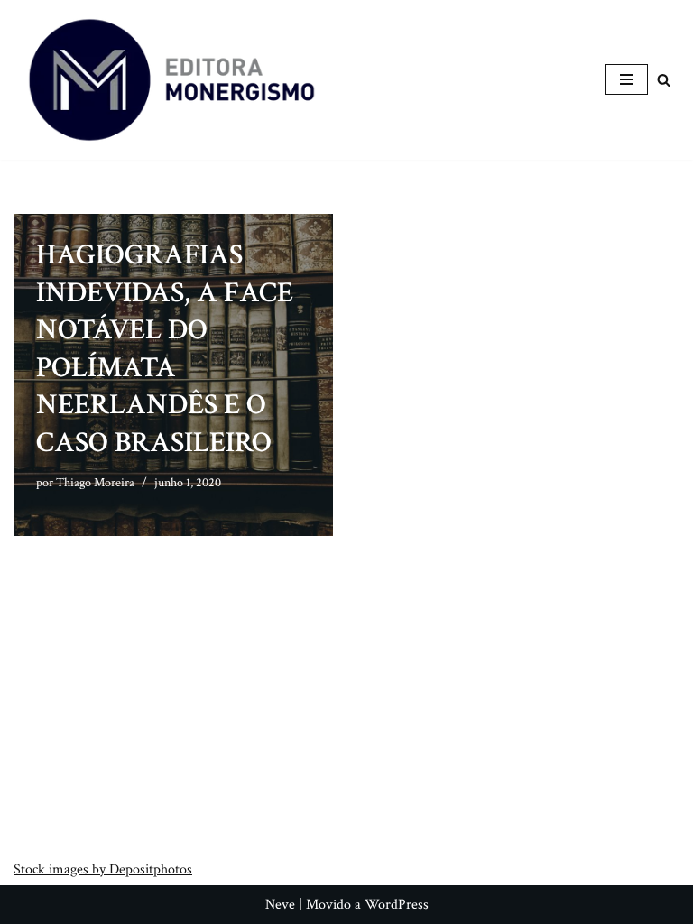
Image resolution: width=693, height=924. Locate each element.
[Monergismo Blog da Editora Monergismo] (171, 80)
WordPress (397, 904)
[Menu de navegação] (626, 79)
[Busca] (663, 80)
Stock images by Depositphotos (103, 869)
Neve (280, 904)
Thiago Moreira (95, 482)
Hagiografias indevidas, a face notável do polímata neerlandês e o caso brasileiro (164, 348)
